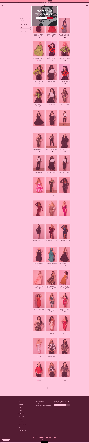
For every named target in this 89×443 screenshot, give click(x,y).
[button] (56, 6)
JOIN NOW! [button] (50, 17)
